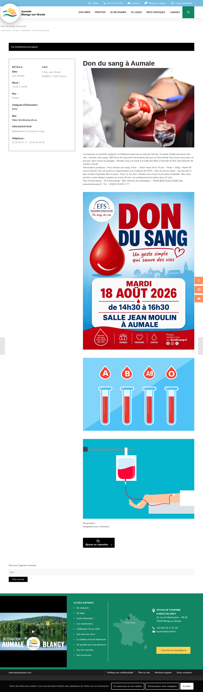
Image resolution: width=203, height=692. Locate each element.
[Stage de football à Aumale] (2, 346)
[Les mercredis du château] (200, 346)
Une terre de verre (85, 634)
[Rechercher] (188, 12)
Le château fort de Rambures (91, 639)
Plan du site (144, 672)
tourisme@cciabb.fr (166, 631)
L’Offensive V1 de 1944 (88, 629)
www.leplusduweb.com (20, 672)
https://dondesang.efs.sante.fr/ (27, 119)
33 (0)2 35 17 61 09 (168, 628)
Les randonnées (84, 623)
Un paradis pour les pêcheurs (91, 644)
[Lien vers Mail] (133, 3)
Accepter (187, 686)
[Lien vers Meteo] (93, 3)
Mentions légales (163, 672)
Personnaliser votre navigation (162, 686)
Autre (14, 108)
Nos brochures (83, 655)
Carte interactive (84, 618)
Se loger (80, 613)
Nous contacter (184, 672)
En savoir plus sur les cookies (128, 686)
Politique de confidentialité (120, 672)
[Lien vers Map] (181, 3)
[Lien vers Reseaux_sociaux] (155, 3)
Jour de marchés (84, 650)
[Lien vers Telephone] (113, 3)
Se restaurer (82, 608)
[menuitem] (84, 12)
